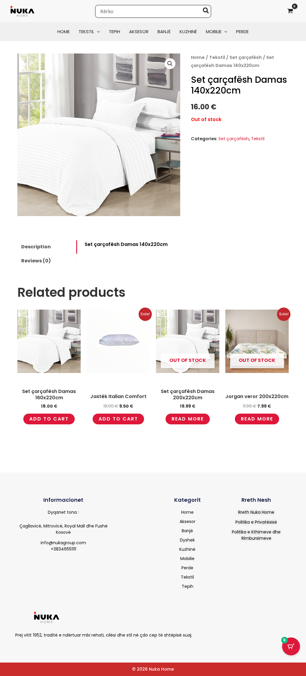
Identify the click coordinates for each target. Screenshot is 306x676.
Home (198, 57)
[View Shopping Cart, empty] (290, 11)
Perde (187, 568)
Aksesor (187, 521)
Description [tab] (36, 246)
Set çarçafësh (246, 57)
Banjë (187, 531)
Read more (188, 418)
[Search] (206, 11)
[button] (97, 31)
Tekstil (217, 57)
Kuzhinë (187, 549)
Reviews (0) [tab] (36, 260)
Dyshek (187, 540)
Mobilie (187, 559)
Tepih (187, 586)
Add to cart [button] (49, 418)
